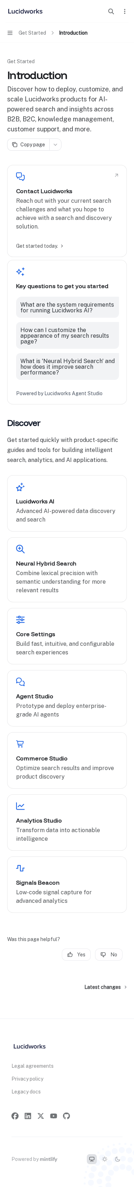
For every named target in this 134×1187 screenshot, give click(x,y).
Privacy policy (27, 1079)
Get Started (21, 61)
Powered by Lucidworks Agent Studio (59, 393)
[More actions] (124, 11)
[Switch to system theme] (92, 1159)
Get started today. (37, 246)
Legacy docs (26, 1092)
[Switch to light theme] (105, 1159)
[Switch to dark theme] (118, 1159)
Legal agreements (32, 1066)
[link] (67, 211)
